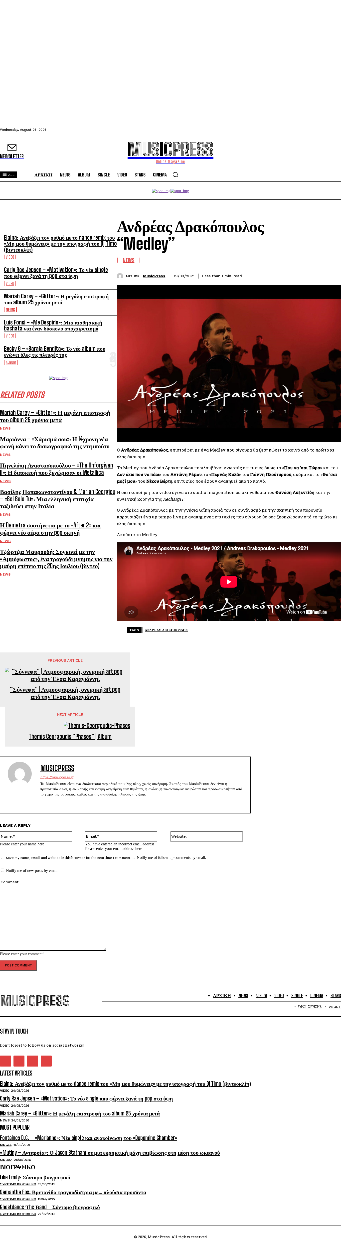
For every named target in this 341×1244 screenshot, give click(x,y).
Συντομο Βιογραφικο (18, 1184)
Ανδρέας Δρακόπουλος (166, 630)
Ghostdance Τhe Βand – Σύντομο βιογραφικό (50, 1207)
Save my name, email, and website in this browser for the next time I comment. (68, 857)
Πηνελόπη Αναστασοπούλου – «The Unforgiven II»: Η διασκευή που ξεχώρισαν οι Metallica (56, 469)
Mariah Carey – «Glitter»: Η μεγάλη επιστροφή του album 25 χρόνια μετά (56, 299)
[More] (332, 275)
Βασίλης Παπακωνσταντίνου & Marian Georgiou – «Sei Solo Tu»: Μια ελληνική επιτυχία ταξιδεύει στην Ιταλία (57, 499)
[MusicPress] (121, 276)
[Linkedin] (314, 275)
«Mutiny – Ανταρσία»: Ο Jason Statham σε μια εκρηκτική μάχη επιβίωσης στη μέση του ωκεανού (110, 1152)
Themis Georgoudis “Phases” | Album (70, 736)
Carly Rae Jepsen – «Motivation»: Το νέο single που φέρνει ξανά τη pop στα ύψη (56, 272)
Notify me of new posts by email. (32, 870)
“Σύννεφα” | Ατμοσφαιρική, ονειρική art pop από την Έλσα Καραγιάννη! (65, 693)
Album (11, 362)
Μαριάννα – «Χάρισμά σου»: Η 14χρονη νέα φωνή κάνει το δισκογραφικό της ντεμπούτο (55, 442)
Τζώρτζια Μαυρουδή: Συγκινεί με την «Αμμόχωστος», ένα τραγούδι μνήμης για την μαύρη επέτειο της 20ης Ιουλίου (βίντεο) (56, 559)
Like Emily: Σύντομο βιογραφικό (35, 1177)
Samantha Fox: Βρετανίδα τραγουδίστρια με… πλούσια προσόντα (73, 1192)
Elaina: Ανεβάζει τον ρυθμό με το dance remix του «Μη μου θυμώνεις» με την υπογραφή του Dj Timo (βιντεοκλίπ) (60, 243)
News (10, 309)
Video (10, 257)
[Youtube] (68, 802)
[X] (296, 275)
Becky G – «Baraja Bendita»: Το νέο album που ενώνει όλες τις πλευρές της (54, 351)
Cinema (6, 1160)
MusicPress (154, 276)
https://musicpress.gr (56, 777)
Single (5, 1145)
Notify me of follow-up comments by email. (171, 857)
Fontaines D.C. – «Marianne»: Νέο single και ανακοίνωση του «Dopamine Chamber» (88, 1137)
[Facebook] (278, 275)
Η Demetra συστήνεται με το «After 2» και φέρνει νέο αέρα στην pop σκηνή (50, 528)
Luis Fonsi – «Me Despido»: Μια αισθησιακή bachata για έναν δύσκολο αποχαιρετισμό (53, 325)
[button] (175, 174)
